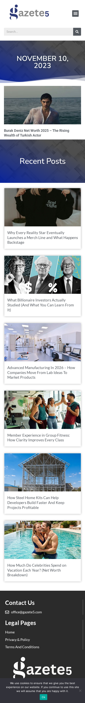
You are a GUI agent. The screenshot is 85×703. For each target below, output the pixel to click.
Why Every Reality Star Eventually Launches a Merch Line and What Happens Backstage (42, 237)
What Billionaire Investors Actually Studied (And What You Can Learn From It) (40, 305)
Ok (43, 697)
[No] (80, 691)
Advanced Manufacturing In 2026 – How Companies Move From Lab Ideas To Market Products (41, 372)
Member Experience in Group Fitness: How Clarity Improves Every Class (38, 437)
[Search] (77, 32)
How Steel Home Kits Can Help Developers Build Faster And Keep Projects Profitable (35, 502)
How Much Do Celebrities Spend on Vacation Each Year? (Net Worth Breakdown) (36, 570)
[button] (75, 13)
